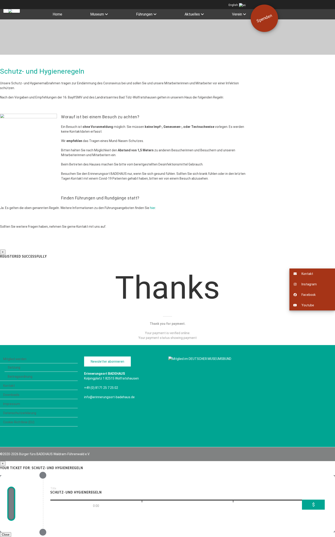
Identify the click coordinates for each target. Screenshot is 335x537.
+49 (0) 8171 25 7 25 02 (101, 388)
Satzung (14, 367)
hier (152, 208)
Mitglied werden (14, 359)
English (234, 5)
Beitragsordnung (20, 376)
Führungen (144, 14)
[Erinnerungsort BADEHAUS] (11, 11)
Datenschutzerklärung (19, 413)
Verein (237, 14)
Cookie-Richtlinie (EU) (18, 422)
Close (5, 534)
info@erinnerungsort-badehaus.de (109, 397)
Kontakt (9, 385)
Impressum (11, 404)
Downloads (11, 395)
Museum (97, 14)
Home (57, 14)
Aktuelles (192, 14)
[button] (312, 273)
